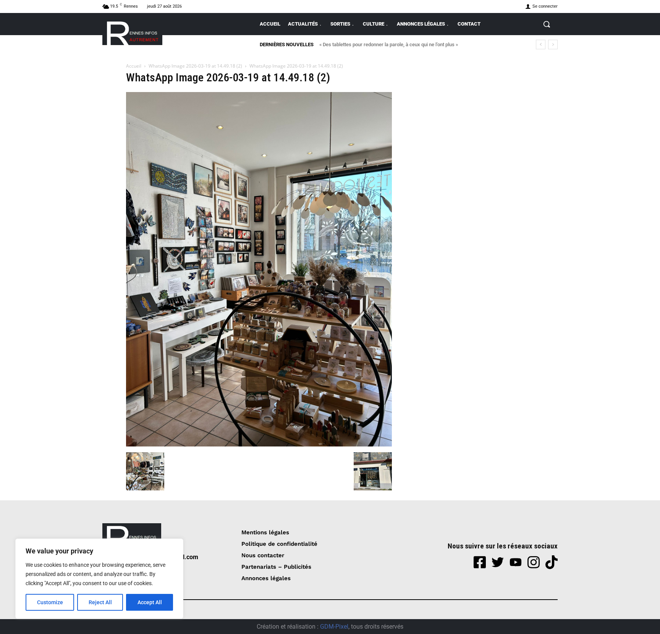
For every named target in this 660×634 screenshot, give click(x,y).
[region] (99, 579)
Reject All (100, 602)
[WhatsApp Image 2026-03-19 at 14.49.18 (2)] (259, 444)
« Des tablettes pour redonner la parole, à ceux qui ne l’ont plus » (388, 44)
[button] (546, 24)
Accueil (133, 66)
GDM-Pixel (334, 626)
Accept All (150, 602)
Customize (50, 602)
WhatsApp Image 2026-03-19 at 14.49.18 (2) (195, 66)
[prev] (540, 44)
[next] (553, 44)
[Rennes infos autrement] (132, 32)
